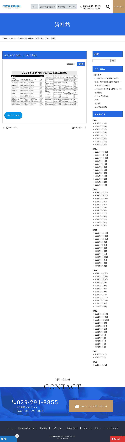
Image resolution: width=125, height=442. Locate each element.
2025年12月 (100, 152)
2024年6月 (99, 210)
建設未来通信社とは (47, 7)
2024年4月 (99, 216)
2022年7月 (99, 288)
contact (119, 7)
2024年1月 (99, 225)
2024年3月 (99, 219)
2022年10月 (100, 279)
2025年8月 (99, 164)
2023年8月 (99, 245)
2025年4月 (99, 176)
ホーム (34, 7)
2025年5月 (99, 173)
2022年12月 (100, 273)
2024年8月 (99, 204)
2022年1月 (99, 306)
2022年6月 (99, 291)
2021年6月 (99, 332)
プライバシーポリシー (92, 428)
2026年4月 (99, 135)
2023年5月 (99, 254)
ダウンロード (13, 115)
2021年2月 (99, 344)
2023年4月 (99, 257)
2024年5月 (99, 213)
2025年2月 (99, 182)
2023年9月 (99, 242)
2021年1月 (99, 347)
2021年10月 (100, 320)
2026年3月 (99, 138)
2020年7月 (99, 357)
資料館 (24, 38)
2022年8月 (99, 285)
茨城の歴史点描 (101, 107)
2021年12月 (100, 314)
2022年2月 (99, 303)
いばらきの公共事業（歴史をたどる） (109, 89)
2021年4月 (99, 338)
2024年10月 (100, 198)
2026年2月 (99, 141)
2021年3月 (99, 341)
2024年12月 (100, 192)
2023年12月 (100, 233)
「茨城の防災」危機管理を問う (107, 78)
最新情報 (99, 92)
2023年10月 (100, 239)
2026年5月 (99, 132)
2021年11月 (100, 317)
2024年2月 (99, 222)
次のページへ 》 (79, 127)
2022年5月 (99, 294)
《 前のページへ (9, 127)
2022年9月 (99, 282)
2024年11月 (100, 195)
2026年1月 (99, 144)
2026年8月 (99, 123)
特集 (96, 99)
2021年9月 (99, 323)
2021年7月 (99, 329)
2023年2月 (99, 263)
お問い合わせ (72, 428)
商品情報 (61, 7)
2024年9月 (99, 201)
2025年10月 (100, 158)
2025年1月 (99, 185)
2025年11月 (100, 155)
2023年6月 (99, 251)
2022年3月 (99, 300)
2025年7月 (99, 167)
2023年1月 (99, 266)
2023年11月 (100, 236)
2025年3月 (99, 179)
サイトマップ (112, 428)
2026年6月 (99, 129)
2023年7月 (99, 248)
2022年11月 (100, 276)
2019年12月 (100, 365)
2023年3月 (99, 260)
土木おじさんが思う (102, 85)
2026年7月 (99, 126)
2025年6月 (99, 170)
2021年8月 (99, 326)
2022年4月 (99, 297)
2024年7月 (99, 207)
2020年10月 (100, 354)
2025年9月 (99, 161)
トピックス (71, 7)
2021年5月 (99, 335)
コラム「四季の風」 (102, 96)
